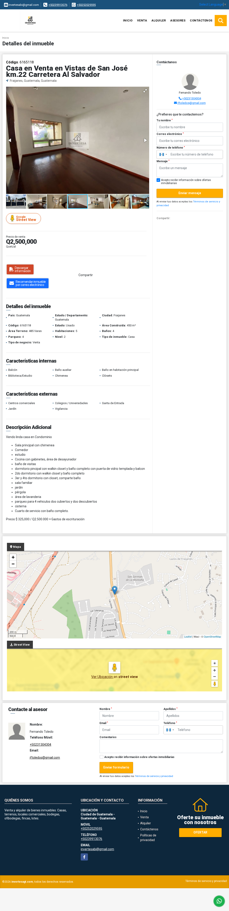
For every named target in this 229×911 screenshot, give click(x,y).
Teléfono (170, 723)
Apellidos (170, 709)
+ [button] (13, 557)
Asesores (177, 20)
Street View (26, 218)
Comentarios (108, 737)
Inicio (128, 20)
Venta (142, 20)
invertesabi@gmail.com (97, 849)
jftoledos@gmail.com (192, 103)
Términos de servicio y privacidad (154, 776)
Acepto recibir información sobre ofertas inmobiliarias (139, 757)
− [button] (13, 564)
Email (104, 723)
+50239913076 (58, 4)
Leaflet (188, 636)
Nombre (106, 709)
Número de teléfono (171, 147)
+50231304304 (191, 98)
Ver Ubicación (102, 677)
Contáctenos (201, 20)
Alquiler (158, 20)
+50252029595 (86, 4)
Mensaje (163, 161)
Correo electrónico (170, 134)
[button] (145, 90)
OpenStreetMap (212, 636)
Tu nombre (165, 120)
